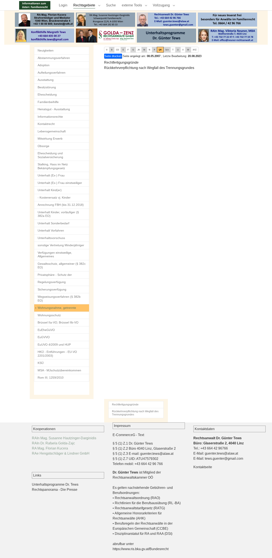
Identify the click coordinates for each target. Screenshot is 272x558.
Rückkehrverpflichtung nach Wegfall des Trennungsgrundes (149, 68)
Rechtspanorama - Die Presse (54, 489)
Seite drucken (113, 56)
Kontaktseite (202, 467)
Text (141, 435)
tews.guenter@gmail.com (224, 458)
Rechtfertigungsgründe (121, 62)
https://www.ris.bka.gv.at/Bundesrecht (141, 549)
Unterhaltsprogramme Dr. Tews (55, 484)
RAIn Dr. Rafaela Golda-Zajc (53, 443)
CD (117, 50)
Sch (167, 50)
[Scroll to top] (263, 549)
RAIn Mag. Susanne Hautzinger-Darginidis (64, 438)
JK (138, 50)
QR (160, 50)
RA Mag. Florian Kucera (50, 448)
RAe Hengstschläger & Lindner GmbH (60, 453)
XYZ (195, 50)
